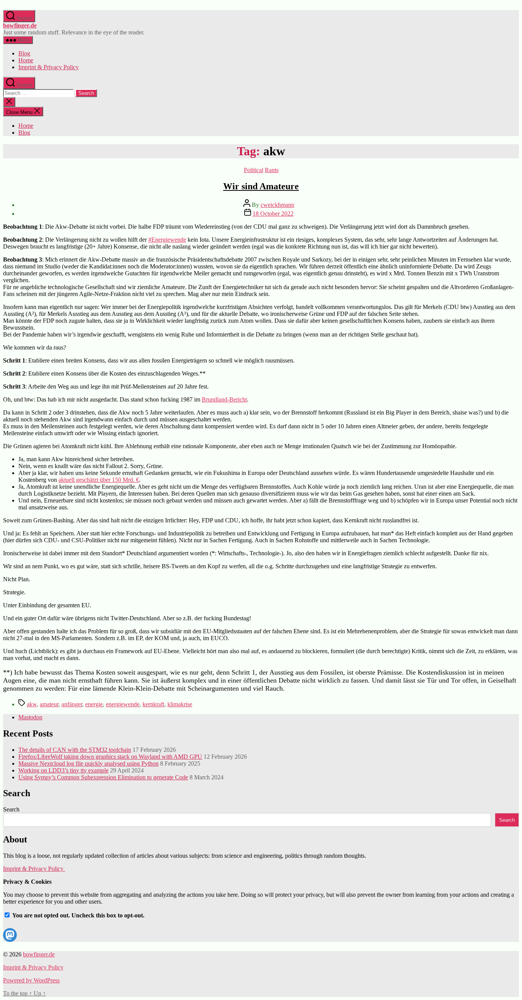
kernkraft (153, 704)
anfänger (72, 704)
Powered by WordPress (31, 980)
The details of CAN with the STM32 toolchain (74, 749)
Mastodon (30, 717)
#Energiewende (167, 239)
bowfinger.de (20, 25)
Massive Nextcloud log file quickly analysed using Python (88, 763)
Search (11, 809)
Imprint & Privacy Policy (48, 67)
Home (25, 60)
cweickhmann (277, 205)
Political (253, 170)
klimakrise (179, 704)
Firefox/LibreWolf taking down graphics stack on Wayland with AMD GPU (110, 756)
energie (94, 704)
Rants (272, 170)
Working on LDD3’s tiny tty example (63, 770)
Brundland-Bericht (224, 399)
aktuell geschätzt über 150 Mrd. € (98, 479)
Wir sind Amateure (261, 186)
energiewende (122, 704)
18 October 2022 (273, 213)
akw (32, 704)
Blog (24, 53)
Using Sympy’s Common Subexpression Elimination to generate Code (103, 777)
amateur (49, 704)
